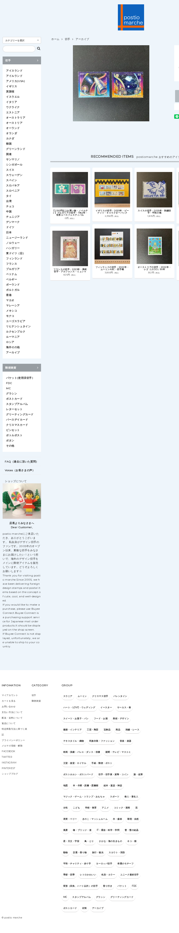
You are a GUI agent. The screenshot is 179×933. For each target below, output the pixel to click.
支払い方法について (12, 712)
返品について (9, 723)
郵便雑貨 (10, 367)
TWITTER (7, 757)
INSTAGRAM (9, 762)
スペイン (11, 180)
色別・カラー (108, 874)
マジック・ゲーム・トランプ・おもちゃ (84, 796)
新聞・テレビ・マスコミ (118, 752)
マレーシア (13, 305)
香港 (9, 295)
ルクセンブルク (15, 331)
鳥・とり (89, 841)
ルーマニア (13, 336)
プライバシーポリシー (13, 740)
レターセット (14, 409)
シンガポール (14, 164)
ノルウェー (13, 242)
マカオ (10, 300)
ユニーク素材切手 (129, 874)
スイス (10, 169)
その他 (10, 445)
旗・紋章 (138, 774)
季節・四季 (69, 874)
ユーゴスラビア (15, 321)
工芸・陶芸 (92, 729)
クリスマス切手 (100, 696)
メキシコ (11, 310)
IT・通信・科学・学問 (108, 830)
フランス (11, 263)
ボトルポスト (14, 435)
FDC (9, 383)
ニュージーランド (17, 237)
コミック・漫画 (122, 807)
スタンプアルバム (17, 404)
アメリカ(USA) (15, 81)
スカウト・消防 (117, 852)
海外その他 (13, 347)
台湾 (9, 201)
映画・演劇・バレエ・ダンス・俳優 (81, 752)
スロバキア (13, 185)
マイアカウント (10, 695)
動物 (65, 852)
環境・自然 (133, 819)
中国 (9, 211)
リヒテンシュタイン (18, 326)
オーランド (13, 128)
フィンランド (14, 258)
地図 (65, 785)
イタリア (11, 101)
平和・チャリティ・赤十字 (77, 863)
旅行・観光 (98, 852)
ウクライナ (13, 107)
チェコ (10, 206)
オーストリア (14, 122)
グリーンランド (15, 148)
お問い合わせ (9, 706)
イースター (106, 707)
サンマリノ (13, 159)
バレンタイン (120, 696)
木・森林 (117, 819)
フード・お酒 (101, 718)
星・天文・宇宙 (71, 841)
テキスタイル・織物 (73, 740)
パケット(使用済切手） (20, 377)
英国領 (10, 91)
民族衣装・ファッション (102, 740)
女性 (65, 807)
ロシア (10, 342)
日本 (9, 232)
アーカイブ (82, 39)
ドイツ (10, 227)
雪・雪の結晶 (132, 830)
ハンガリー (13, 248)
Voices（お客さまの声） (20, 470)
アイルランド (14, 75)
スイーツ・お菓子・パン (76, 718)
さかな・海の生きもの (110, 841)
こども (76, 807)
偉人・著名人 (131, 796)
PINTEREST (8, 768)
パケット (122, 886)
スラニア (67, 696)
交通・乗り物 (80, 852)
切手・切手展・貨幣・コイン (113, 774)
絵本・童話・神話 (113, 785)
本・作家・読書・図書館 (85, 785)
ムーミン (82, 696)
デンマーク (13, 222)
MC (8, 388)
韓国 (9, 143)
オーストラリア (15, 117)
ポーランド (13, 284)
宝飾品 (107, 729)
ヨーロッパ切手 (104, 863)
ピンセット (13, 430)
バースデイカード (17, 419)
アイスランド (14, 70)
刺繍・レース (132, 729)
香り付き (107, 886)
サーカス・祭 (124, 707)
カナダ (10, 138)
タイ (9, 195)
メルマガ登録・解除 (12, 745)
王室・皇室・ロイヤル (74, 763)
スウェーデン (14, 175)
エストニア (13, 112)
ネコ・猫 (131, 841)
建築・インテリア (72, 729)
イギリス (11, 86)
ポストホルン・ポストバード (78, 774)
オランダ (11, 133)
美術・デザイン (121, 718)
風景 (65, 830)
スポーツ (114, 796)
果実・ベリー (70, 819)
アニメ (105, 807)
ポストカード (14, 398)
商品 (118, 729)
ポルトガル (13, 289)
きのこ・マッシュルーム (95, 819)
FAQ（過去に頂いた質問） (22, 461)
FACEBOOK (8, 751)
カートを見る (9, 700)
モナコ (10, 315)
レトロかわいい (88, 874)
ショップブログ (10, 773)
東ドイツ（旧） (15, 253)
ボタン (10, 440)
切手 (67, 39)
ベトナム (11, 274)
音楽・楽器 (125, 740)
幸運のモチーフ (125, 863)
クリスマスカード (17, 424)
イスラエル (13, 96)
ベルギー (11, 279)
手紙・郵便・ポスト (101, 763)
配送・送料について (12, 717)
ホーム (55, 39)
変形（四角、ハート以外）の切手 (80, 886)
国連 (9, 154)
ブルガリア (13, 268)
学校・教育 (91, 807)
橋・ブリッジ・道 (82, 830)
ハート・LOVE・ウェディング (79, 707)
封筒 (84, 908)
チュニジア (13, 216)
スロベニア (13, 190)
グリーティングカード (20, 414)
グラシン (11, 393)
